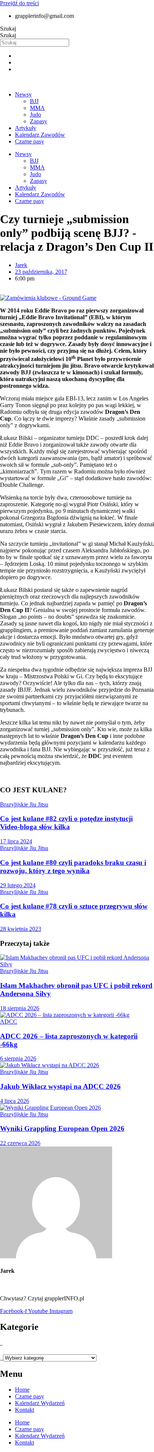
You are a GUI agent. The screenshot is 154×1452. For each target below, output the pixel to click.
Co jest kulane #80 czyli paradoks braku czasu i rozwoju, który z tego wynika (73, 867)
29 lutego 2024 (18, 885)
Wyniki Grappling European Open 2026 (62, 1128)
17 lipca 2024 (16, 841)
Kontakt (24, 1410)
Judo (35, 114)
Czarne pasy (29, 141)
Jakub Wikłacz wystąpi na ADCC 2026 (60, 1086)
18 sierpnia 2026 (19, 1008)
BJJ (34, 101)
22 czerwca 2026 (20, 1143)
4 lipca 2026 (14, 1101)
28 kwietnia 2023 (20, 929)
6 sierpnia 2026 (18, 1058)
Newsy (23, 94)
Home (22, 1389)
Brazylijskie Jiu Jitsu (24, 804)
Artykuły (25, 128)
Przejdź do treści (19, 3)
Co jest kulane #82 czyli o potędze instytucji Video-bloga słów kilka (66, 823)
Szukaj (8, 28)
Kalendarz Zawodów (40, 134)
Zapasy (38, 121)
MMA (37, 108)
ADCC (8, 1021)
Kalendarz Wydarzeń (40, 1403)
